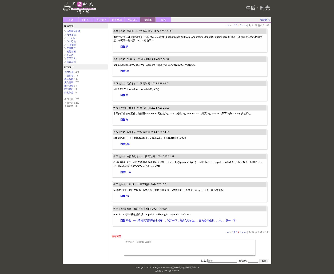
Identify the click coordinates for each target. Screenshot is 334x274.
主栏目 (85, 19)
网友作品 (68, 92)
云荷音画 (71, 51)
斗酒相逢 (71, 44)
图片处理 (68, 85)
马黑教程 (68, 75)
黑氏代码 (68, 79)
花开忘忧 (71, 58)
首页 (70, 19)
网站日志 (132, 19)
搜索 (163, 19)
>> (245, 25)
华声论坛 (71, 41)
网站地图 (117, 19)
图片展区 (101, 19)
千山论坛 (71, 38)
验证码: (243, 260)
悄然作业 (68, 72)
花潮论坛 (71, 48)
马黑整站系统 (73, 31)
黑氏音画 (68, 82)
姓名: (204, 260)
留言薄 (148, 19)
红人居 (70, 55)
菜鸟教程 (71, 34)
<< (228, 25)
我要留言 (265, 19)
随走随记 (68, 89)
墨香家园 (71, 61)
